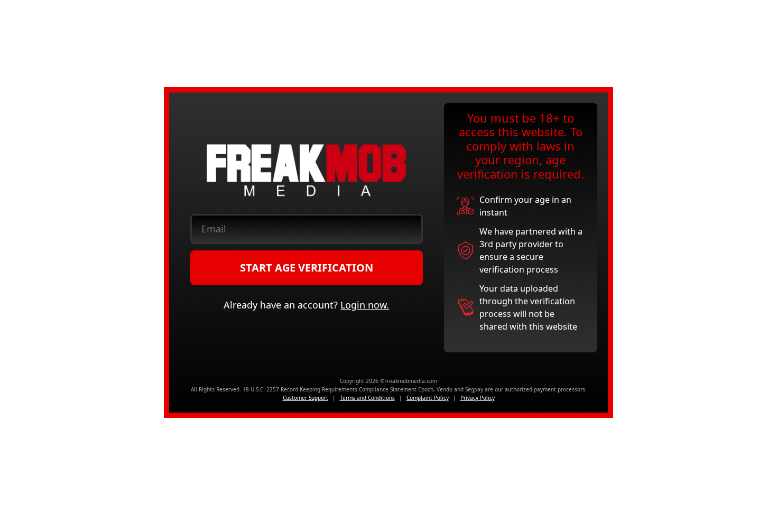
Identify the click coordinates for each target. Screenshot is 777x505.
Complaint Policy (427, 397)
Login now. (364, 304)
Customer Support (305, 397)
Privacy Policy (477, 397)
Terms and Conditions (367, 397)
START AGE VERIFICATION (306, 267)
